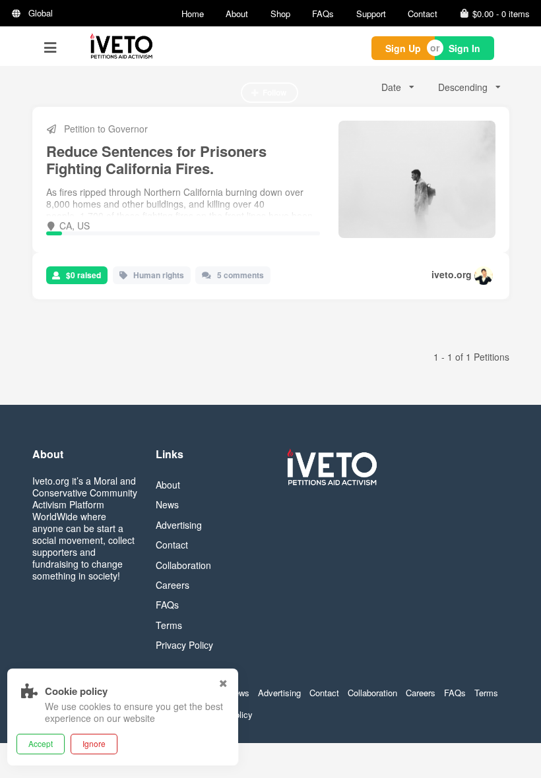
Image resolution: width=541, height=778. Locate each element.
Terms (169, 625)
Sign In (464, 48)
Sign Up (403, 48)
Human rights (158, 275)
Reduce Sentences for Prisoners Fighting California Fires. (156, 159)
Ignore (94, 743)
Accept (40, 743)
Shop (280, 13)
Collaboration (183, 565)
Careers (172, 584)
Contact (422, 13)
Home (192, 13)
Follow (274, 92)
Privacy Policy (184, 644)
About (237, 13)
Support (371, 13)
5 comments (240, 275)
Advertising (179, 524)
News (167, 504)
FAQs (323, 13)
